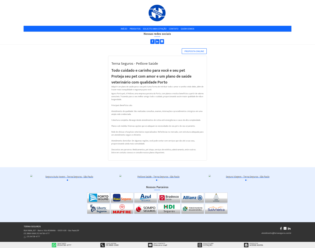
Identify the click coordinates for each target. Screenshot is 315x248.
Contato (173, 28)
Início (124, 28)
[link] (152, 41)
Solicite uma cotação (154, 28)
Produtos (135, 28)
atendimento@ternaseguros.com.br (276, 233)
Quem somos (187, 28)
